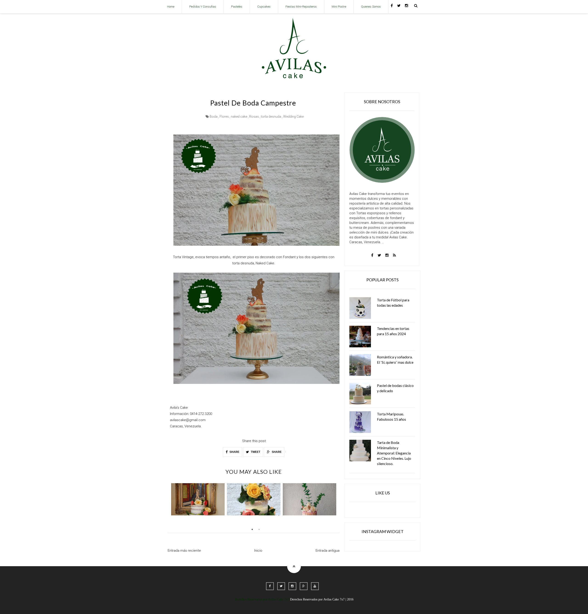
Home (170, 6)
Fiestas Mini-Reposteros (301, 6)
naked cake (239, 116)
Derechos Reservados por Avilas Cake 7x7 (262, 599)
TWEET (255, 452)
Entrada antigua (327, 550)
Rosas (254, 116)
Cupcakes (264, 6)
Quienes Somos (371, 6)
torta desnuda (271, 116)
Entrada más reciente (184, 550)
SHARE (234, 452)
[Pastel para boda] (198, 499)
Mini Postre (339, 6)
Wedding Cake (293, 116)
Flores (224, 116)
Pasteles (236, 6)
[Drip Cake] (309, 499)
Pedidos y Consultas (202, 6)
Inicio (258, 550)
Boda (214, 116)
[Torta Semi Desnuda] (253, 499)
